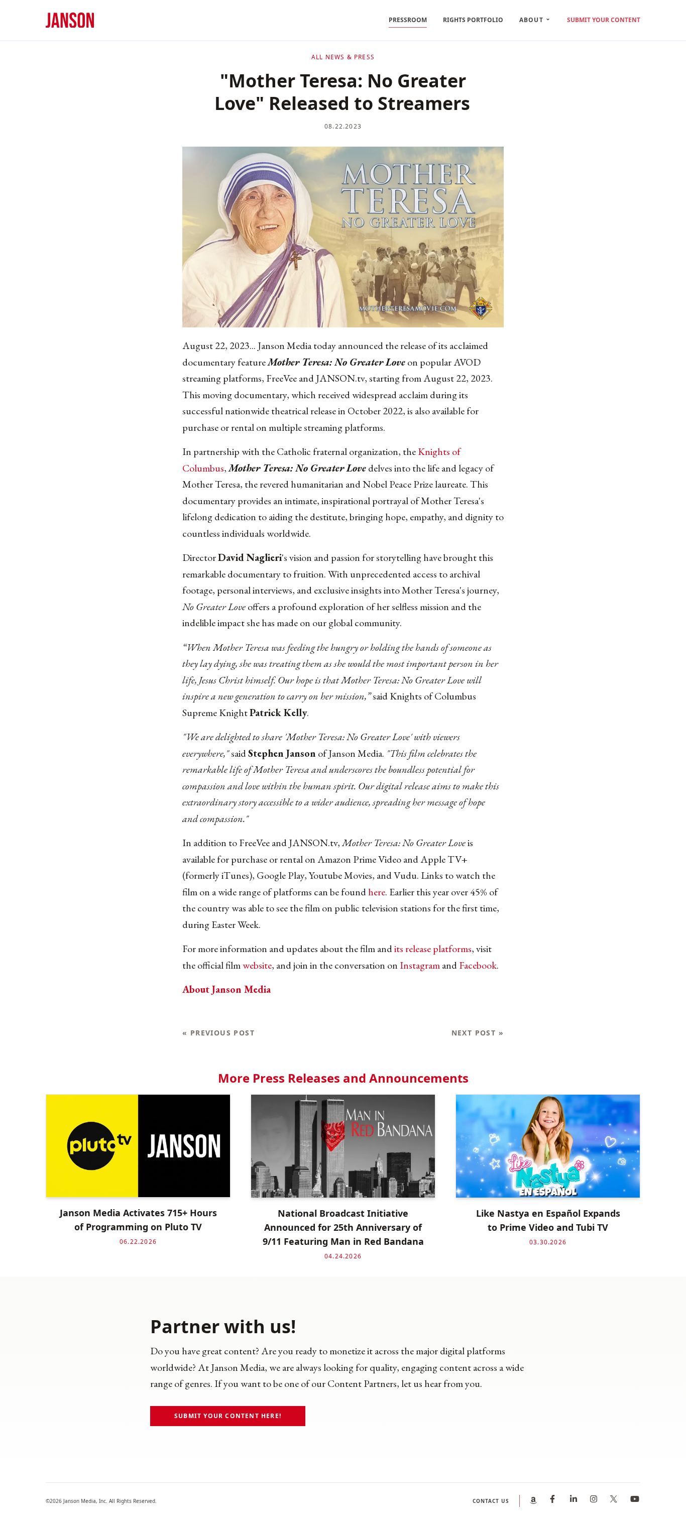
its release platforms (433, 948)
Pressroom (408, 20)
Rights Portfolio (473, 20)
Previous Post (218, 1032)
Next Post (477, 1032)
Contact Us (491, 1500)
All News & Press (343, 57)
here (376, 891)
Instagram (420, 965)
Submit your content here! (227, 1416)
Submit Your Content (603, 20)
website (257, 965)
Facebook (478, 965)
